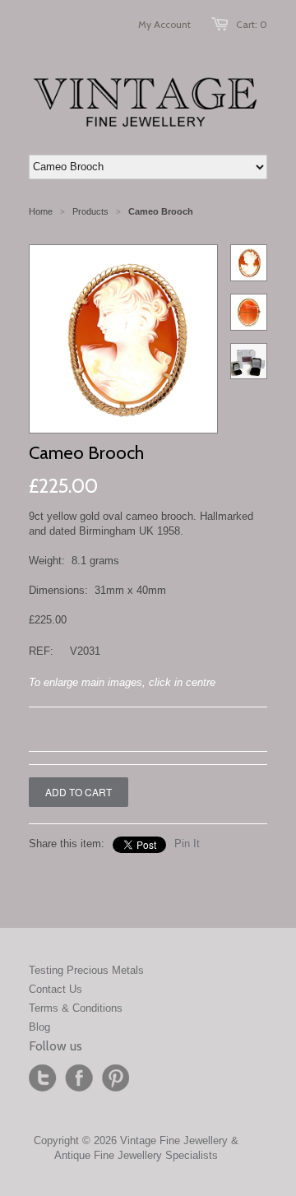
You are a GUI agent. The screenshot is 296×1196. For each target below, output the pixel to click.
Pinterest (115, 1078)
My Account (164, 24)
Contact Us (55, 989)
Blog (39, 1027)
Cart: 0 (251, 24)
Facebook (79, 1078)
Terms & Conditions (76, 1008)
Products (90, 211)
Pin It (187, 843)
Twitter (43, 1078)
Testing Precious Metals (86, 970)
